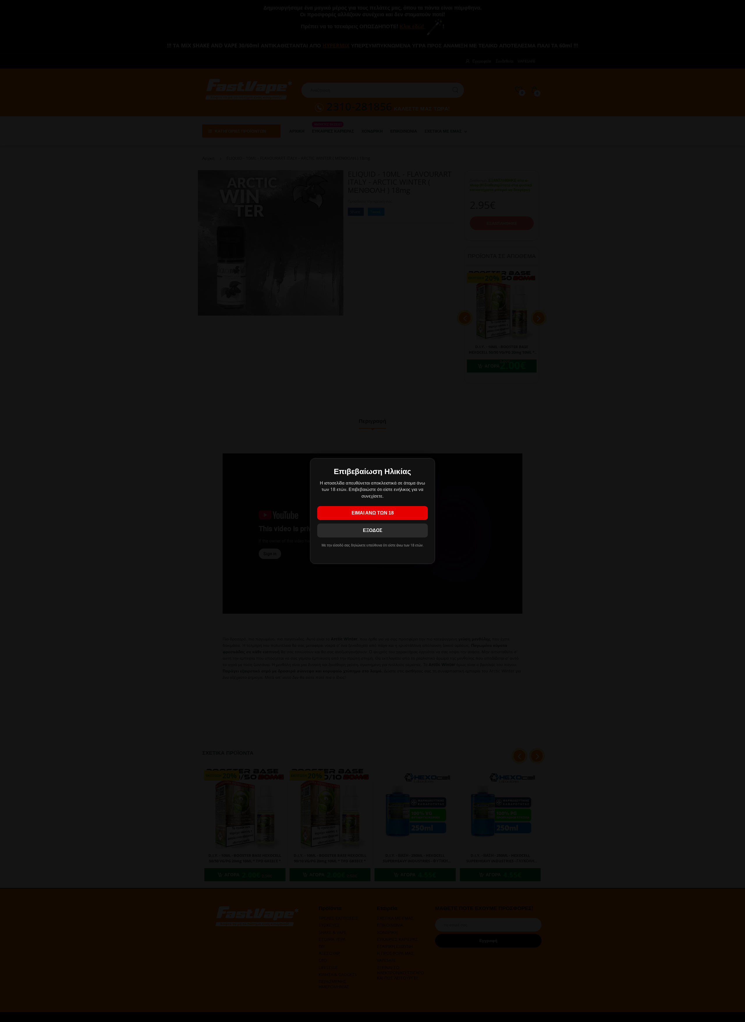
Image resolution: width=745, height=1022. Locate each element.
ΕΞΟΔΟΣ (372, 530)
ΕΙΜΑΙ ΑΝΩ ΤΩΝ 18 (373, 512)
